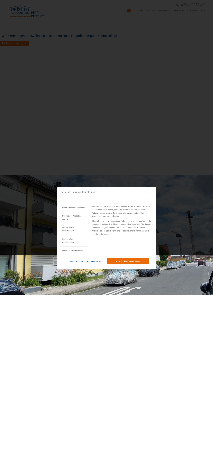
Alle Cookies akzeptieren (128, 261)
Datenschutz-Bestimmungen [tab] (72, 251)
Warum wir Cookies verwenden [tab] (73, 208)
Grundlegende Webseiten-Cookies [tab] (71, 217)
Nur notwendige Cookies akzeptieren (85, 261)
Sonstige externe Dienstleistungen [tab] (68, 229)
